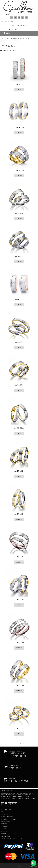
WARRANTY (5, 814)
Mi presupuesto (21, 26)
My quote (4, 829)
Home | (16, 867)
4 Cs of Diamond (7, 817)
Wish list (4, 826)
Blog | (26, 867)
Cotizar (19, 90)
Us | (21, 867)
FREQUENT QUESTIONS (8, 819)
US (2, 811)
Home (2, 38)
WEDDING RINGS (16, 38)
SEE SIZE (4, 831)
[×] (33, 863)
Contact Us (5, 822)
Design (3, 834)
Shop (7, 38)
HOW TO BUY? (6, 836)
